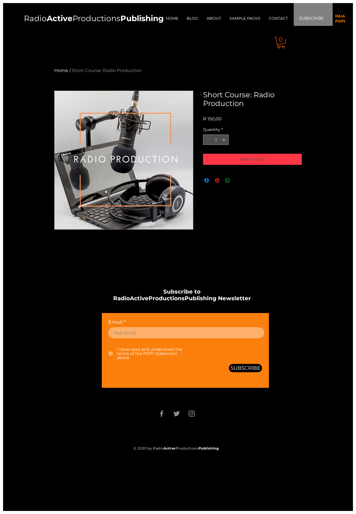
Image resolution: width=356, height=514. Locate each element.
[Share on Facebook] (206, 180)
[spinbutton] (216, 140)
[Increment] (224, 140)
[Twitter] (176, 413)
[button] (281, 42)
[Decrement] (207, 140)
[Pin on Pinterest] (217, 180)
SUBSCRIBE (311, 18)
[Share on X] (238, 180)
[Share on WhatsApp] (227, 180)
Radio (48, 18)
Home (61, 70)
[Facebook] (161, 413)
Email (115, 322)
